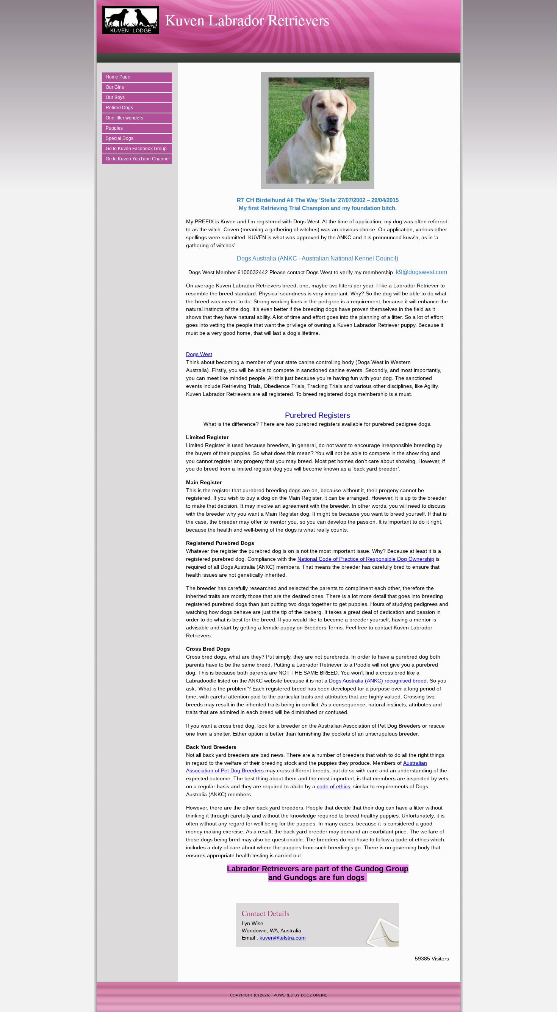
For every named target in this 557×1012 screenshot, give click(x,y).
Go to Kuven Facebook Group (136, 148)
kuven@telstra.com (283, 938)
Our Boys (115, 97)
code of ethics (333, 786)
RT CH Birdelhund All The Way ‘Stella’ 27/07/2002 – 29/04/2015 (318, 200)
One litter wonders (124, 118)
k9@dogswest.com (421, 272)
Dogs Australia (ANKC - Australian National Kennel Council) (317, 258)
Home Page (118, 77)
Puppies (114, 128)
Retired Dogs (119, 107)
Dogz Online (314, 995)
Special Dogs (119, 138)
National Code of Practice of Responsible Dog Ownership (365, 559)
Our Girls (115, 87)
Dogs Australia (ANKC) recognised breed (378, 681)
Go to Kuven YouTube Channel (138, 159)
